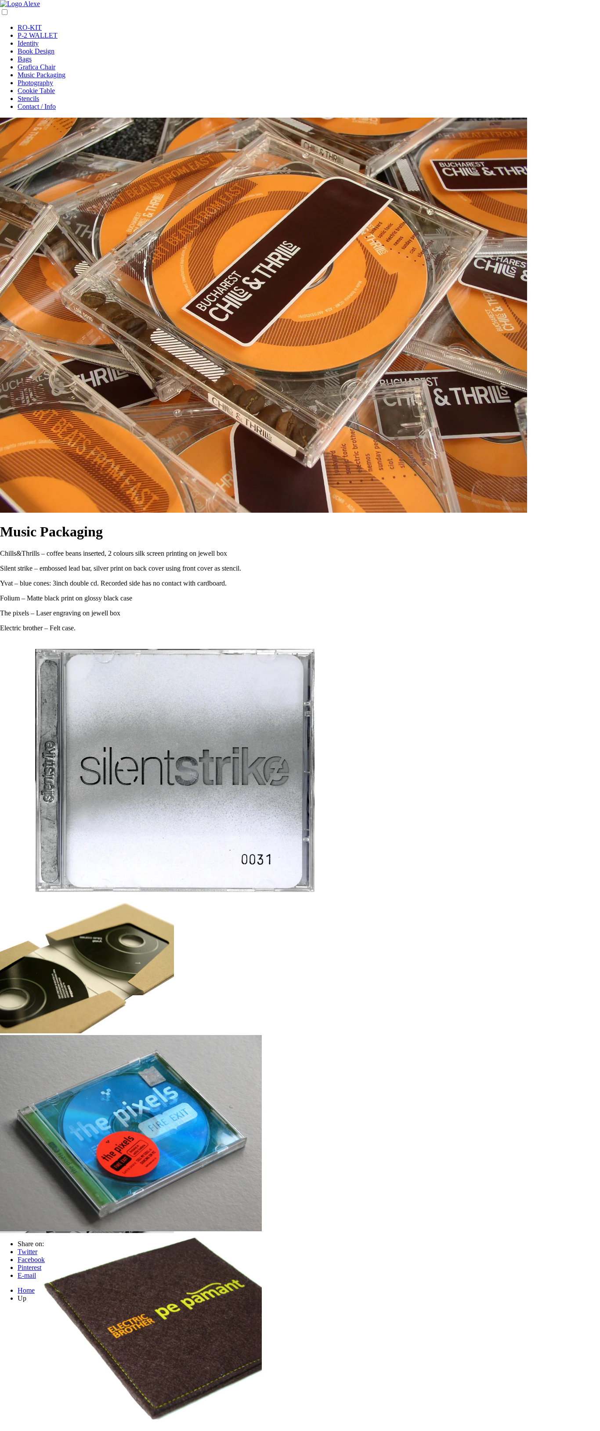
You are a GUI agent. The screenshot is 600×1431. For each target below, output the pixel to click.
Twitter (27, 1251)
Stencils (28, 98)
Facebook (31, 1259)
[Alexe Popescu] (20, 3)
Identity (28, 43)
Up (22, 1298)
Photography (35, 82)
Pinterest (29, 1267)
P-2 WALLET (38, 35)
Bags (25, 59)
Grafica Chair (36, 67)
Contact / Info (37, 106)
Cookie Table (36, 90)
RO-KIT (30, 27)
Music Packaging (41, 75)
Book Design (36, 51)
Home (26, 1290)
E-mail (27, 1275)
